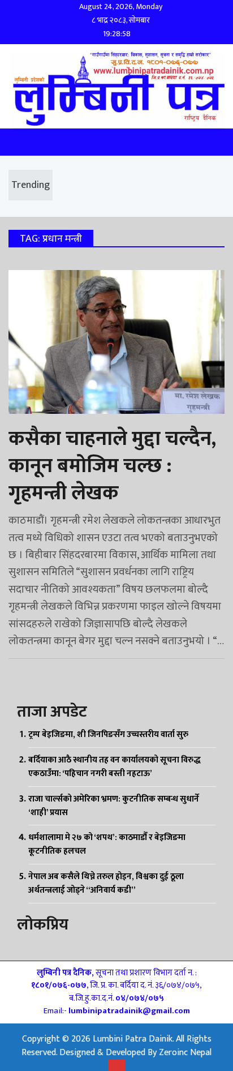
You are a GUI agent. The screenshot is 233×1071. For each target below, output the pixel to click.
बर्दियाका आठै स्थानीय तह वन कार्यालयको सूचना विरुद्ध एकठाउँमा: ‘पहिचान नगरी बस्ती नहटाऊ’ (114, 767)
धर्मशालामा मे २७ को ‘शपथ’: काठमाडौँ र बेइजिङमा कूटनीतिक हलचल (106, 844)
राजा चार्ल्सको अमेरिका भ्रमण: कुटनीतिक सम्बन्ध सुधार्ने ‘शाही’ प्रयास (113, 806)
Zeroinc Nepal (185, 1052)
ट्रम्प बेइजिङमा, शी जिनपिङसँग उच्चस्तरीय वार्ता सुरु (108, 734)
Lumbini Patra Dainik (132, 1039)
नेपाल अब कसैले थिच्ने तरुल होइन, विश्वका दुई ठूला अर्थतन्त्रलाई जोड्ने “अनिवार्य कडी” (106, 883)
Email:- (117, 1011)
